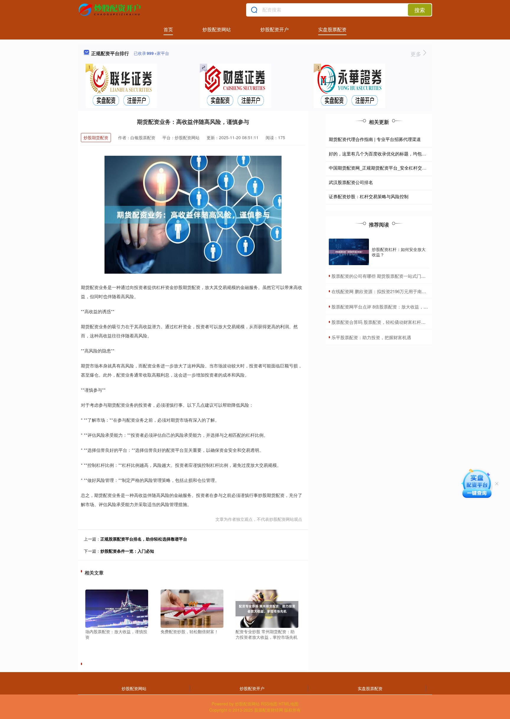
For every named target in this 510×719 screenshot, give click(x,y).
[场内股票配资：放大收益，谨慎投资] (116, 608)
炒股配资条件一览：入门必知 (127, 551)
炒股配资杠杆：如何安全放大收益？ (399, 251)
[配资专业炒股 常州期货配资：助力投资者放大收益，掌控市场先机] (267, 608)
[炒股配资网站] (110, 9)
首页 (168, 29)
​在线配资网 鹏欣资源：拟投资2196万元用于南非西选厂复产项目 (394, 291)
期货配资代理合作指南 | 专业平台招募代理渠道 (375, 139)
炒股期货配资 (96, 137)
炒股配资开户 (274, 29)
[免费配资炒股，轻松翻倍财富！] (192, 608)
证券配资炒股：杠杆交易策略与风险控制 (368, 196)
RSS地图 (269, 704)
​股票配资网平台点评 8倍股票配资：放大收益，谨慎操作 (386, 306)
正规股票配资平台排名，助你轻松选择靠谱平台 (143, 539)
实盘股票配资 (332, 29)
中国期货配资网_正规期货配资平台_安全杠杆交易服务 (382, 168)
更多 (417, 54)
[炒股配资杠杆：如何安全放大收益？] (349, 252)
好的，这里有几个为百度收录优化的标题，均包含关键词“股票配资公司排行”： (405, 153)
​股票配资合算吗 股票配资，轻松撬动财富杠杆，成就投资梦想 (391, 322)
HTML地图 (288, 704)
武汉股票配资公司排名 (351, 182)
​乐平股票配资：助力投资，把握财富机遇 (371, 337)
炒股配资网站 (216, 29)
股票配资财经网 (268, 710)
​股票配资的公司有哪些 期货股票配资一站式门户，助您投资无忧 (394, 276)
